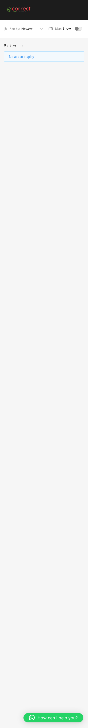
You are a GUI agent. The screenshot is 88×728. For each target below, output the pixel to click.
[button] (53, 717)
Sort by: (15, 29)
